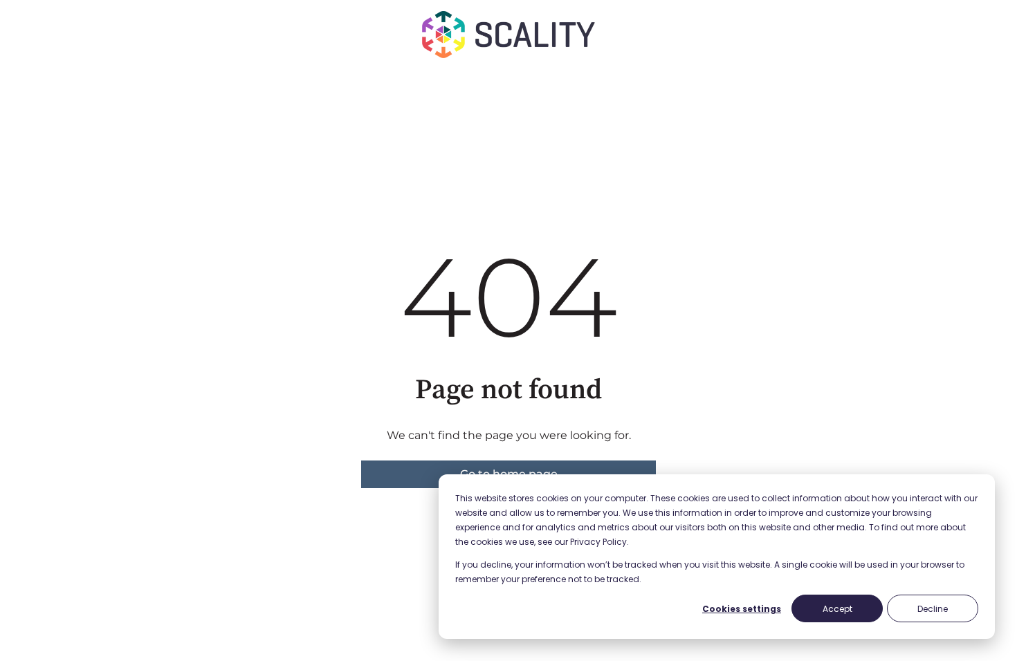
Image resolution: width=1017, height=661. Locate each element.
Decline (932, 609)
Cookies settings (741, 609)
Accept (837, 609)
